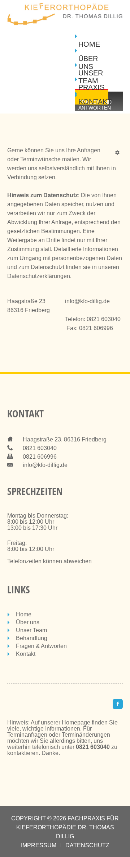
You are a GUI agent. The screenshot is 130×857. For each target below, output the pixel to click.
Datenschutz (87, 845)
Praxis (91, 87)
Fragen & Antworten (41, 646)
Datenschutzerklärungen (38, 276)
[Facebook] (118, 704)
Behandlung (31, 638)
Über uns (88, 62)
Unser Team (90, 77)
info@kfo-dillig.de (87, 301)
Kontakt (93, 102)
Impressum (38, 845)
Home (89, 44)
